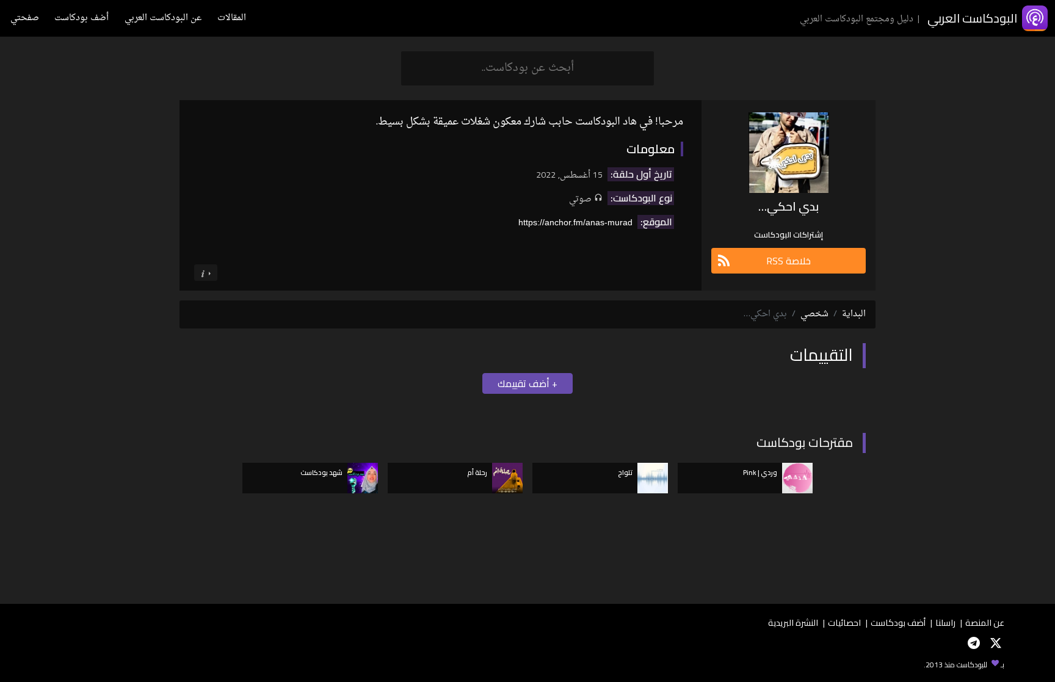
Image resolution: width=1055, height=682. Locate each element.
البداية (854, 314)
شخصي (814, 314)
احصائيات (844, 622)
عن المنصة (984, 622)
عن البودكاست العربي (163, 18)
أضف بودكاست (81, 18)
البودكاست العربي (972, 18)
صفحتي (24, 18)
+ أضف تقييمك (527, 383)
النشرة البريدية (793, 622)
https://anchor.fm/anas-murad (575, 222)
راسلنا (945, 622)
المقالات (231, 18)
